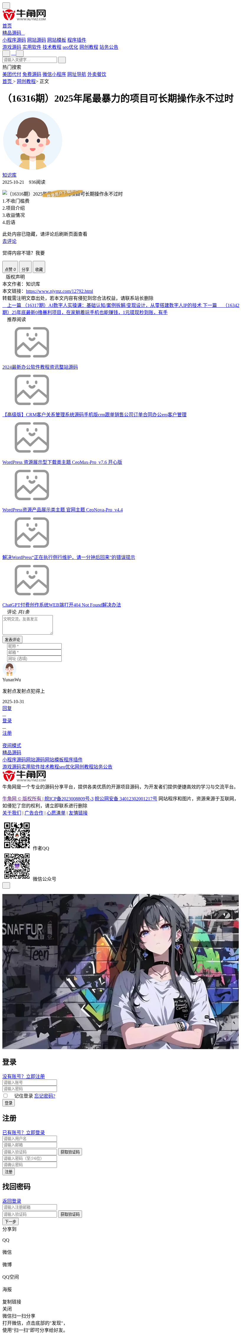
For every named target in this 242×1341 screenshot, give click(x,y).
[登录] (13, 53)
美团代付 (11, 74)
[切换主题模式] (20, 53)
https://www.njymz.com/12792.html (59, 291)
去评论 (9, 241)
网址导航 (76, 74)
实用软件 (31, 47)
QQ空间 (10, 1277)
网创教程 (88, 47)
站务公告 (108, 47)
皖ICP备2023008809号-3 (69, 798)
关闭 (7, 1308)
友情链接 (78, 812)
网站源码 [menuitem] (36, 40)
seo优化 (70, 47)
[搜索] (62, 60)
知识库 (9, 175)
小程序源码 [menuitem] (14, 40)
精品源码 (11, 32)
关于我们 (11, 812)
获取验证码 (70, 1152)
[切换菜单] (6, 5)
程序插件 (73, 759)
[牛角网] (24, 780)
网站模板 (54, 759)
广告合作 (33, 812)
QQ (5, 1240)
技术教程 (51, 47)
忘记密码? (44, 1095)
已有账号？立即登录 (23, 1132)
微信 (7, 1252)
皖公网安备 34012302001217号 (126, 798)
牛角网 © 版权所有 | (23, 798)
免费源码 (31, 74)
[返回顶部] (6, 885)
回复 (7, 708)
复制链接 (11, 1301)
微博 (7, 1264)
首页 (7, 25)
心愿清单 (56, 812)
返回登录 (11, 1201)
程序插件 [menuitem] (76, 40)
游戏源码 (11, 47)
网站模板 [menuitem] (56, 40)
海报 (7, 1289)
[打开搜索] (6, 53)
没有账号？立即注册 (23, 1076)
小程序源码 (14, 759)
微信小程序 (54, 74)
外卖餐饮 (96, 74)
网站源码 (35, 759)
